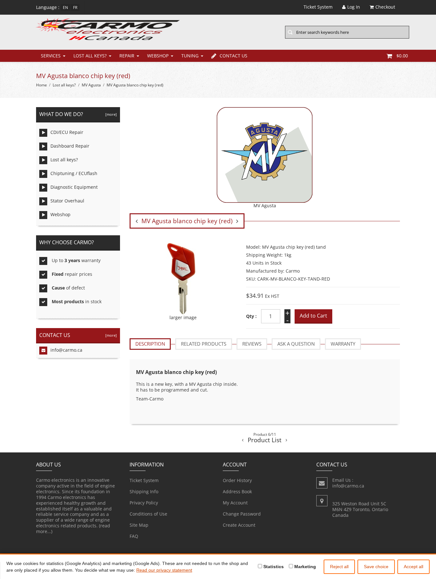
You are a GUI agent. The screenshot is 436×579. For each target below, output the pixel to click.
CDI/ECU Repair (66, 132)
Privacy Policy (144, 503)
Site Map (139, 525)
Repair (126, 56)
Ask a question (296, 344)
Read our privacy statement (164, 570)
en (65, 7)
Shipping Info (144, 491)
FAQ (134, 536)
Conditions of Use (148, 514)
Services (51, 56)
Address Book (237, 491)
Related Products (203, 344)
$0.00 (402, 56)
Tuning (190, 56)
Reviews (251, 344)
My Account (235, 503)
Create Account (239, 525)
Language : (47, 7)
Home (41, 85)
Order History (237, 480)
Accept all (413, 566)
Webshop (158, 56)
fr (75, 7)
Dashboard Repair (69, 146)
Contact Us (233, 56)
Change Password (242, 514)
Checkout (385, 7)
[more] (110, 114)
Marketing (304, 566)
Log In (353, 7)
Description (150, 344)
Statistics (273, 566)
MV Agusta (91, 85)
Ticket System (144, 480)
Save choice (376, 566)
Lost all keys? (90, 56)
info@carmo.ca (66, 350)
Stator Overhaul (67, 201)
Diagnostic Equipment (74, 187)
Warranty (343, 344)
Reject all (339, 566)
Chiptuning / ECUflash (73, 173)
